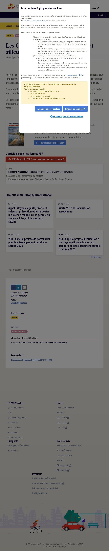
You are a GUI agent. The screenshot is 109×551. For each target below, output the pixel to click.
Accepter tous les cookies (48, 109)
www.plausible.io (73, 75)
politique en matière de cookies (35, 21)
